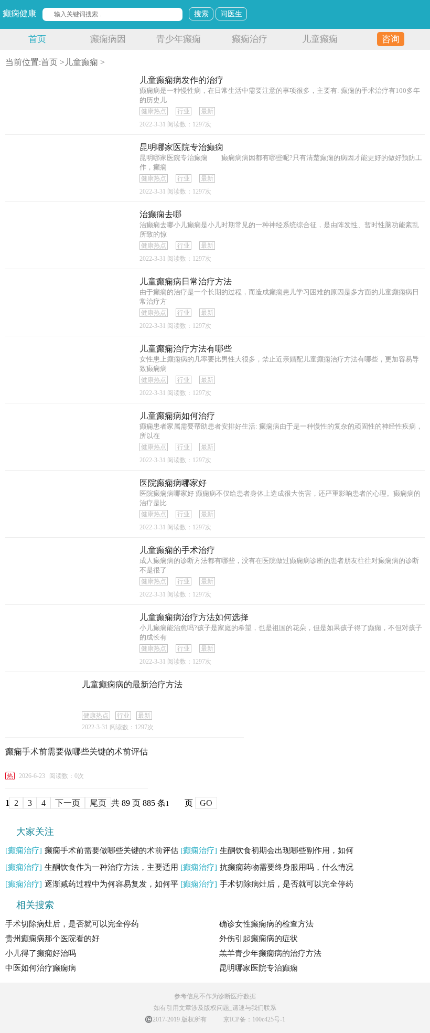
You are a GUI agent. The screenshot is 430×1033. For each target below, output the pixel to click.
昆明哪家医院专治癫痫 (181, 147)
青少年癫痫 (178, 39)
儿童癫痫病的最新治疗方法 (132, 684)
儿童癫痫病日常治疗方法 (185, 281)
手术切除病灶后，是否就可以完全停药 (266, 884)
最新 (207, 111)
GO (206, 802)
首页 (37, 39)
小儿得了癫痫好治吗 (40, 953)
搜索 (201, 14)
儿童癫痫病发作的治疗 (181, 80)
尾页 (98, 802)
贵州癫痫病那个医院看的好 (52, 938)
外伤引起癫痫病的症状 (258, 938)
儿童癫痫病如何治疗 (177, 415)
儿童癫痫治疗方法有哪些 (185, 348)
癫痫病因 (108, 39)
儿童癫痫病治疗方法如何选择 (194, 617)
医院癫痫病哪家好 (173, 482)
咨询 (391, 39)
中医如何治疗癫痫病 (40, 968)
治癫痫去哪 (160, 214)
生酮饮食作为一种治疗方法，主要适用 (91, 867)
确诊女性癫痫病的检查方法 (266, 924)
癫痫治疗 (249, 39)
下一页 (67, 802)
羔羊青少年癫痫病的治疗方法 (270, 953)
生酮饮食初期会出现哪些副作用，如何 (266, 850)
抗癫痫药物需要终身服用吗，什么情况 (266, 867)
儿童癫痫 (320, 39)
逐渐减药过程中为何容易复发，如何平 (91, 884)
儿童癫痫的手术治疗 (177, 550)
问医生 (231, 14)
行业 (183, 111)
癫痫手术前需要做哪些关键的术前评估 (76, 751)
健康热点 (153, 111)
